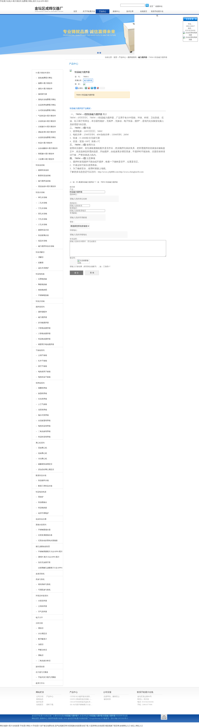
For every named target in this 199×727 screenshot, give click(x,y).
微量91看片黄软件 (45, 83)
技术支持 (39, 702)
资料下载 (49, 705)
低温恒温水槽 (41, 519)
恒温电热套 (42, 508)
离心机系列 (40, 443)
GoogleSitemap (95, 718)
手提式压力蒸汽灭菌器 (47, 677)
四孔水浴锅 (42, 214)
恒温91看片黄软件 (45, 143)
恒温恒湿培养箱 (44, 437)
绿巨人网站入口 (137, 726)
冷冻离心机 (42, 459)
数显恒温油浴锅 (44, 175)
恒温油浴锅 (40, 165)
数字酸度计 (42, 639)
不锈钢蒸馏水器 (44, 530)
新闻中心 (116, 11)
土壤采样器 (42, 606)
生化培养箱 (42, 399)
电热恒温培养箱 (44, 426)
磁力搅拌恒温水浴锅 (46, 246)
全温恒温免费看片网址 (47, 137)
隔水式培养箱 (43, 415)
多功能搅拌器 (43, 323)
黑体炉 (40, 497)
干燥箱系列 (40, 350)
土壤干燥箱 (42, 355)
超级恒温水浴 (43, 230)
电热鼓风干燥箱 (44, 372)
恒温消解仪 (40, 252)
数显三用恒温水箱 (45, 486)
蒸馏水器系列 (41, 525)
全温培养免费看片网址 (47, 105)
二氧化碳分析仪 (44, 661)
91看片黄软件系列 (43, 73)
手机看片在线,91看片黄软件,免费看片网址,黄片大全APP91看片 (24, 1)
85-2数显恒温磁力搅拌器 (85, 182)
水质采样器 (42, 601)
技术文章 (129, 11)
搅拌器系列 (40, 307)
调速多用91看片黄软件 (47, 132)
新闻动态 (39, 699)
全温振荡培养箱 (44, 420)
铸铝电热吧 (42, 290)
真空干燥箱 (42, 366)
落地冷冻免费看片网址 (47, 99)
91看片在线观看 (13, 726)
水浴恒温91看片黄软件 (47, 121)
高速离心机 (42, 448)
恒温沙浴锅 (40, 301)
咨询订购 (83, 103)
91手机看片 (35, 726)
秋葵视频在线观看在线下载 (78, 726)
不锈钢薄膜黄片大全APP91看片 (50, 551)
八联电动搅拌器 (44, 333)
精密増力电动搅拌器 (46, 344)
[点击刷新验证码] (83, 261)
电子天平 (39, 617)
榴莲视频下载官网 (112, 726)
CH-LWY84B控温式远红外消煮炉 (83, 702)
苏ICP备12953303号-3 (119, 718)
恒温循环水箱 (43, 480)
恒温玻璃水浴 (43, 235)
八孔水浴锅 (42, 224)
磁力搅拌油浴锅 (44, 181)
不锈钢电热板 (43, 295)
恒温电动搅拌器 (44, 339)
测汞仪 (40, 628)
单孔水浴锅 (42, 197)
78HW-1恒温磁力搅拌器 (109, 182)
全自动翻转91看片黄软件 (48, 148)
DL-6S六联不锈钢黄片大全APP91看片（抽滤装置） (90, 705)
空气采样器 (42, 612)
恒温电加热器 (41, 492)
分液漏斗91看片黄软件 (47, 127)
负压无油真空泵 (44, 562)
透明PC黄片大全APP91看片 (48, 557)
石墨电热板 (42, 279)
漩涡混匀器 (42, 94)
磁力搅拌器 (42, 317)
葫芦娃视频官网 (61, 726)
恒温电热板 (40, 274)
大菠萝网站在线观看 (97, 726)
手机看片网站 (25, 726)
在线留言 (143, 11)
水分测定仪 (42, 633)
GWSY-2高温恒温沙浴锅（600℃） (83, 699)
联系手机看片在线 (157, 12)
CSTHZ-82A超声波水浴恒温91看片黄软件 (86, 696)
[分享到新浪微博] (88, 88)
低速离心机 (42, 453)
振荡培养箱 (42, 393)
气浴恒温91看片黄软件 (47, 116)
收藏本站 (158, 6)
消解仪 (40, 257)
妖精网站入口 (125, 726)
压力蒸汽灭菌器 (42, 672)
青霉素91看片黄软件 (46, 154)
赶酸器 (40, 263)
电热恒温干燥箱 (44, 377)
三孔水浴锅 (42, 208)
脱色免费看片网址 (45, 78)
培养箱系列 (40, 383)
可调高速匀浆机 (44, 590)
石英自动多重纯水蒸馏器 (48, 540)
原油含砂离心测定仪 (46, 469)
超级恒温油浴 (43, 170)
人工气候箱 (42, 404)
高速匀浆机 (40, 579)
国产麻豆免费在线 (47, 726)
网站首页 (35, 718)
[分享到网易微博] (97, 88)
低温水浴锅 (42, 241)
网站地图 (3, 726)
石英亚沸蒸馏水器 (45, 535)
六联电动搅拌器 (44, 328)
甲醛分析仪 (42, 650)
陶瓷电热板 (42, 284)
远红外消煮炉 (43, 268)
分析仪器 (39, 623)
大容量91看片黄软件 (46, 159)
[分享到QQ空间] (85, 88)
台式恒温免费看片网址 (47, 110)
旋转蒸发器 (40, 667)
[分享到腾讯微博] (91, 88)
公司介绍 (39, 696)
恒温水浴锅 (40, 192)
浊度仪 (40, 644)
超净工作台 (40, 683)
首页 (151, 6)
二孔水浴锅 (42, 203)
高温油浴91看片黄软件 (47, 186)
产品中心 (102, 11)
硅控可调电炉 (43, 513)
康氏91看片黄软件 (45, 89)
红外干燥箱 (42, 361)
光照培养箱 (42, 410)
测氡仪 (40, 655)
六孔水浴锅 (42, 219)
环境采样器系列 (42, 596)
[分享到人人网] (94, 88)
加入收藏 (100, 103)
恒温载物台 (42, 502)
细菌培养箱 (42, 388)
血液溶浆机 (40, 574)
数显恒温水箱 (41, 475)
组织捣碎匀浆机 (44, 584)
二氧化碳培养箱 (44, 431)
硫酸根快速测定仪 (45, 464)
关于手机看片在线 (89, 12)
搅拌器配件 (42, 312)
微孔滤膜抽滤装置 (43, 546)
